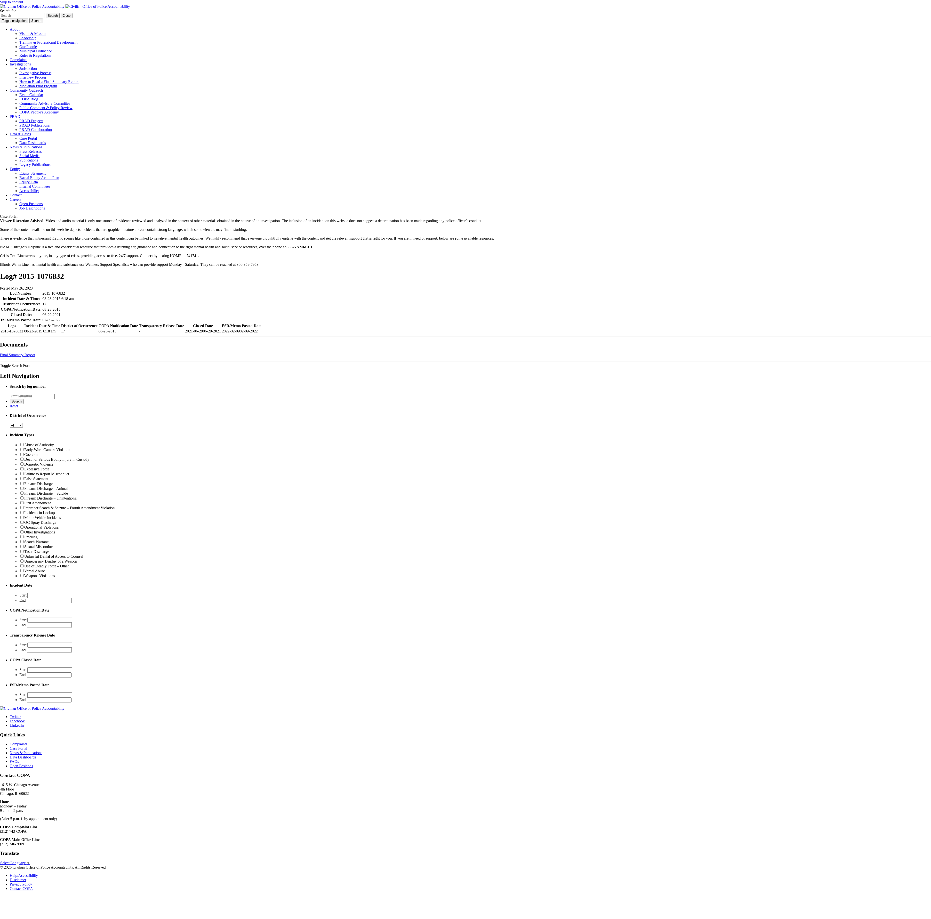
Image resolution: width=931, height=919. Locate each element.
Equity (15, 169)
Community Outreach (26, 90)
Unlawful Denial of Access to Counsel (53, 556)
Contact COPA (21, 889)
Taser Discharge (36, 551)
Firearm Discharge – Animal (46, 488)
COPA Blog (28, 99)
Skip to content (11, 2)
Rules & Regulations (35, 55)
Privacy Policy (21, 884)
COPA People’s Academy (39, 112)
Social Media (29, 156)
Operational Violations (41, 527)
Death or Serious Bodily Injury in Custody (56, 459)
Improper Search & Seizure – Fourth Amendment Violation (69, 508)
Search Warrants (36, 542)
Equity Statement (32, 173)
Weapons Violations (39, 576)
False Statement (36, 479)
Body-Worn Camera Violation (47, 450)
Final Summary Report (17, 355)
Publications (28, 160)
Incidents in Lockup (39, 513)
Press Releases (30, 151)
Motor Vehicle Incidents (42, 518)
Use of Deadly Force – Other (46, 566)
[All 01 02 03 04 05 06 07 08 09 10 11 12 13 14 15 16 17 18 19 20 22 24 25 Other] (16, 425)
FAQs (14, 761)
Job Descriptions (32, 208)
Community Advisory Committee (44, 103)
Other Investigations (39, 532)
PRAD (15, 116)
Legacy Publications (34, 164)
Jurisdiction (28, 68)
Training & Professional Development (48, 42)
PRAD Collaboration (35, 130)
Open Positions (31, 204)
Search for (8, 11)
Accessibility (29, 191)
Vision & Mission (32, 34)
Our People (28, 47)
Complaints (18, 60)
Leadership (27, 38)
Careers (15, 199)
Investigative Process (35, 73)
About (14, 29)
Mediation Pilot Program (38, 86)
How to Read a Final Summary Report (49, 82)
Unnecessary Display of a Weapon (50, 561)
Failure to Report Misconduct (46, 474)
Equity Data (28, 182)
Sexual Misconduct (39, 547)
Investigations (20, 64)
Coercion (31, 454)
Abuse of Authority (39, 445)
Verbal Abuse (34, 571)
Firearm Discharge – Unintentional (50, 498)
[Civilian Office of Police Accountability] (65, 6)
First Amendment (37, 503)
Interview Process (33, 77)
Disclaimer (18, 880)
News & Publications (26, 147)
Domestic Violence (38, 464)
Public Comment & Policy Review (45, 108)
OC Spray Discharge (40, 522)
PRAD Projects (31, 121)
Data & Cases (20, 134)
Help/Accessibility (24, 875)
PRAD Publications (34, 125)
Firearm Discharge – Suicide (46, 493)
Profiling (31, 537)
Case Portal (28, 138)
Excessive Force (36, 469)
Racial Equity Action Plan (39, 178)
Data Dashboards (32, 143)
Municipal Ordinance (35, 51)
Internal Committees (34, 186)
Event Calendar (31, 95)
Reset (14, 406)
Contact (16, 195)
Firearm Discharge (38, 484)
